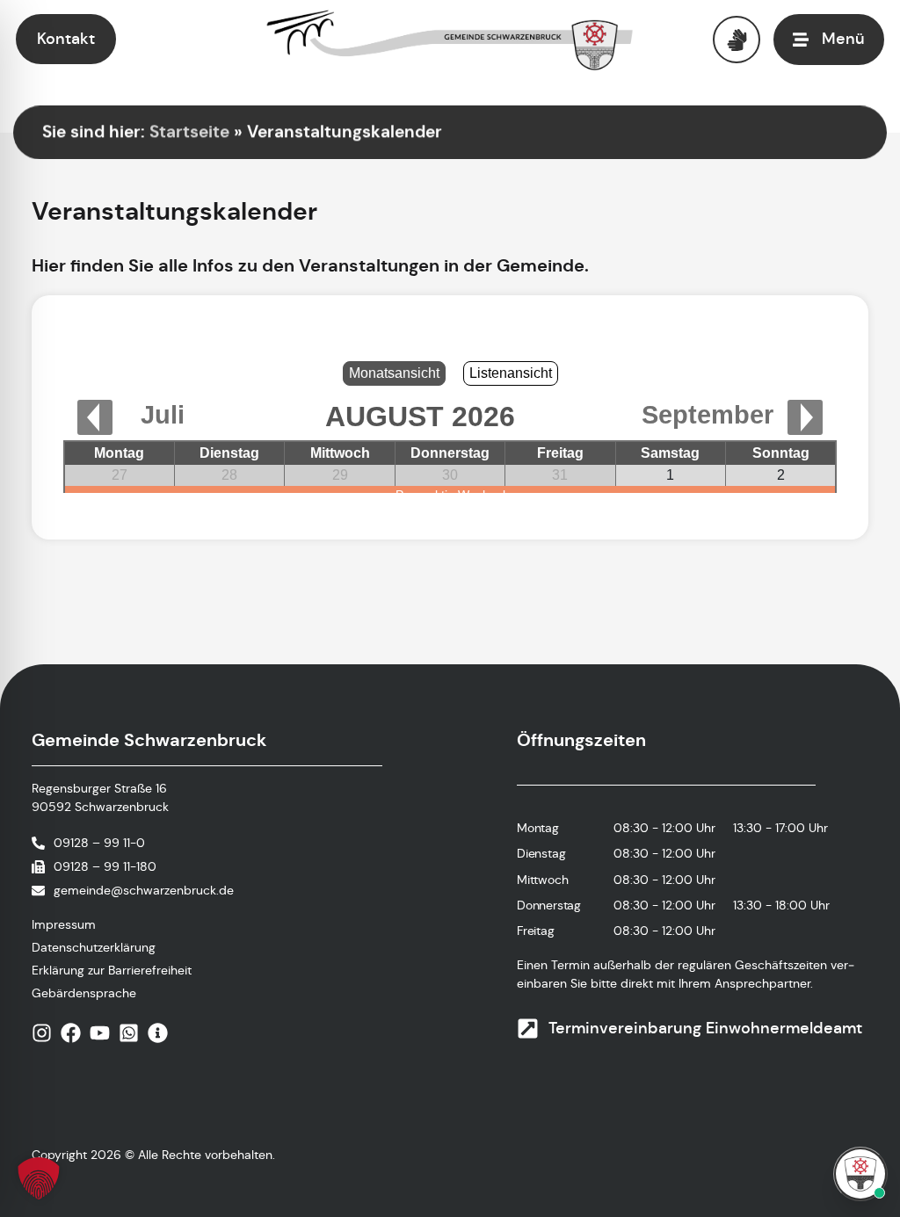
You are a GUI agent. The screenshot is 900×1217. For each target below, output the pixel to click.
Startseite (189, 131)
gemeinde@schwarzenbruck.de (144, 890)
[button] (38, 1178)
